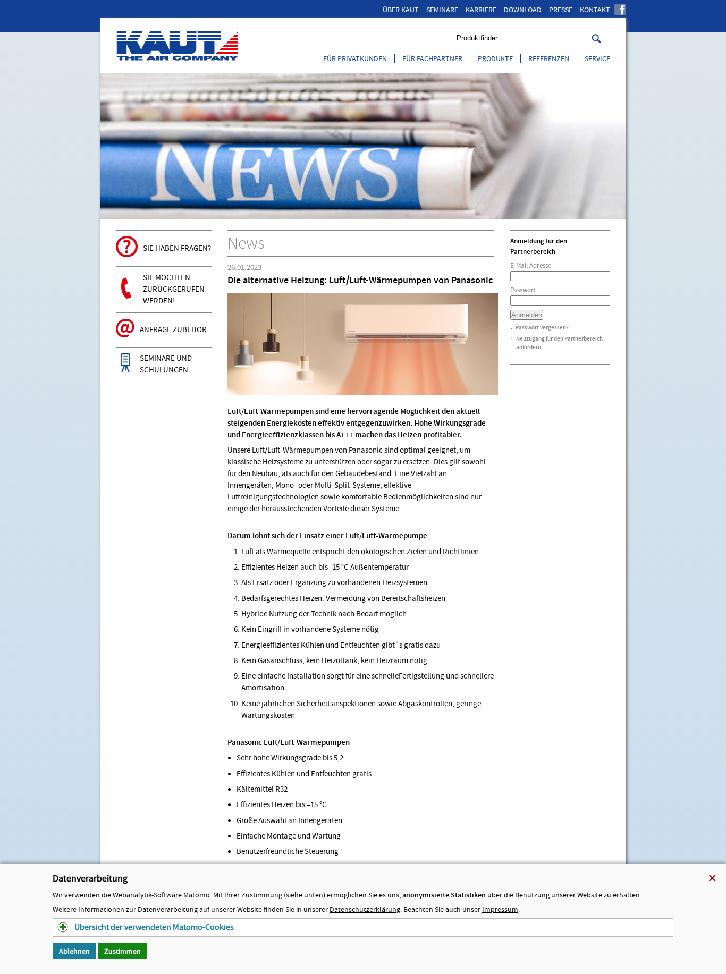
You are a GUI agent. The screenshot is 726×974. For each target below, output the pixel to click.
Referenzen (548, 58)
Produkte (495, 58)
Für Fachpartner (432, 58)
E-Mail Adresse (530, 265)
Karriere (481, 9)
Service (597, 58)
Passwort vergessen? (542, 327)
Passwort (523, 289)
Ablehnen (74, 951)
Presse (560, 9)
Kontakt (595, 9)
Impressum (500, 909)
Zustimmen (122, 951)
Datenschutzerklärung (365, 909)
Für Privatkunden (355, 58)
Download (523, 9)
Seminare (442, 9)
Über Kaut (401, 9)
